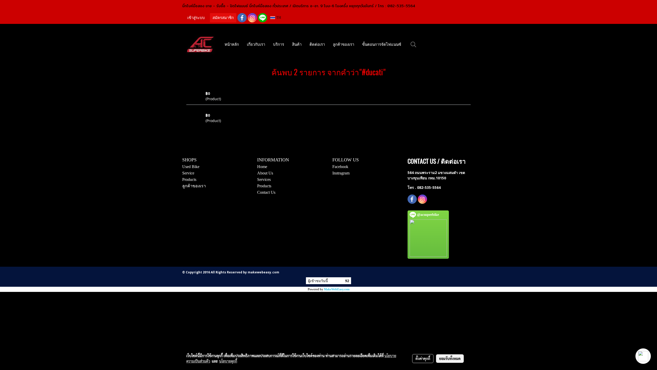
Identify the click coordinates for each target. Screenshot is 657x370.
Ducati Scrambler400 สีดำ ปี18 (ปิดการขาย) (239, 88)
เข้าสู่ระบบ (196, 17)
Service (188, 173)
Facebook (340, 166)
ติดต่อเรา (317, 44)
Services (264, 179)
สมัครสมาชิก (223, 17)
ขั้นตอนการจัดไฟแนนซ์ (381, 44)
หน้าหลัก (232, 44)
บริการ (278, 44)
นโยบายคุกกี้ (228, 361)
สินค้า (297, 44)
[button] (413, 44)
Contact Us (266, 192)
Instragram (341, 173)
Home (262, 166)
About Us (265, 173)
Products (189, 179)
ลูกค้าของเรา (343, 44)
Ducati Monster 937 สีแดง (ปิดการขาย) (236, 110)
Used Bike (190, 166)
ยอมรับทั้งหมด (450, 358)
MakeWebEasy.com (337, 289)
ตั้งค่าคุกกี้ (423, 358)
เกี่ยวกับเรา (256, 44)
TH (278, 18)
